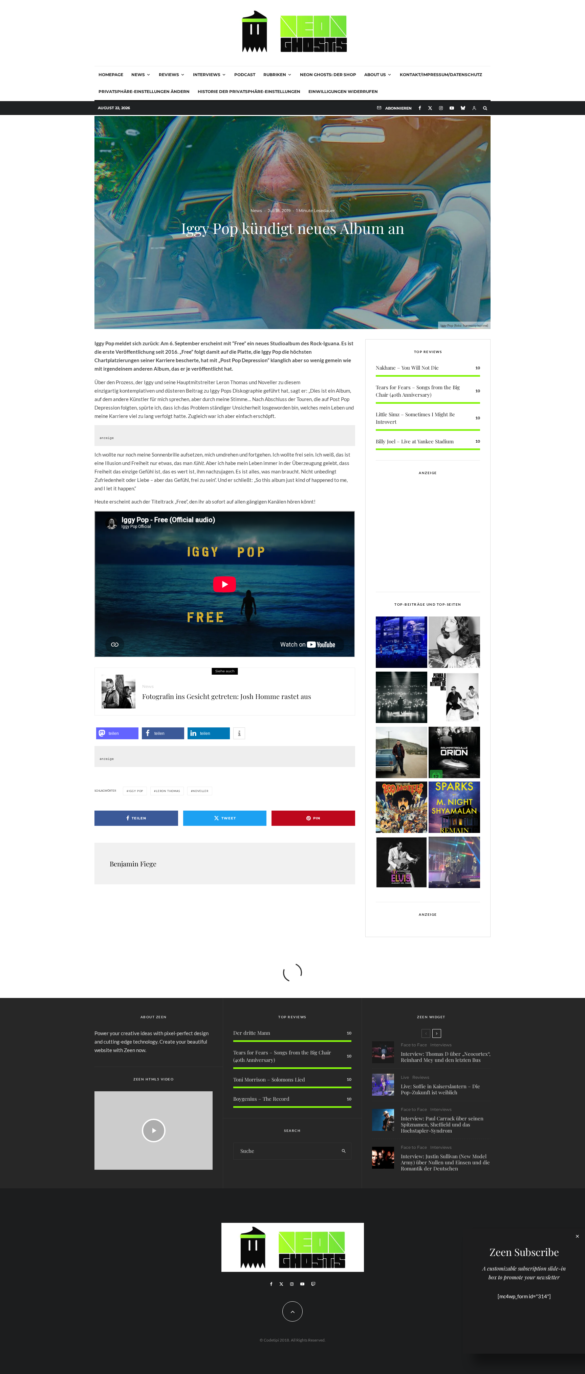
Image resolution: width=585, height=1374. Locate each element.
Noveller (200, 791)
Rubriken (274, 74)
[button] (117, 733)
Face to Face (414, 1044)
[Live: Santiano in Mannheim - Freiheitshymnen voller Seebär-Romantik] (401, 643)
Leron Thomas (168, 791)
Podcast (244, 74)
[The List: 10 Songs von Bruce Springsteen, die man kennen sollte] (401, 754)
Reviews (169, 74)
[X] (430, 108)
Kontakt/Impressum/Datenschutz (441, 74)
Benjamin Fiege (133, 863)
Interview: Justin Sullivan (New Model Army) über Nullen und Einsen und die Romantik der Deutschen (445, 1162)
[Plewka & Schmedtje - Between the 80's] (454, 698)
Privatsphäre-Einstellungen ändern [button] (144, 91)
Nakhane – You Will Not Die (407, 367)
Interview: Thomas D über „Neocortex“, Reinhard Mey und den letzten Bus (446, 1057)
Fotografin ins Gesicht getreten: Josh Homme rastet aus (226, 696)
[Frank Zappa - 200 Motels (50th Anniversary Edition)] (401, 808)
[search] (344, 1151)
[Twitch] (313, 1284)
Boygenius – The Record (261, 1098)
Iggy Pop (136, 791)
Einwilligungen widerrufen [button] (343, 91)
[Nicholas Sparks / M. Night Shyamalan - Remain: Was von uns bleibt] (454, 808)
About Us (375, 74)
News (138, 74)
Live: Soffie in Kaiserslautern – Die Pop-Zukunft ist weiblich (440, 1089)
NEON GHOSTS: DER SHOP (328, 74)
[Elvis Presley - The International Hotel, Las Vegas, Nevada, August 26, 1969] (401, 863)
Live (405, 1077)
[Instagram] (441, 108)
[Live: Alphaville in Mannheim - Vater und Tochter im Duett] (454, 863)
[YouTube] (451, 108)
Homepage (111, 74)
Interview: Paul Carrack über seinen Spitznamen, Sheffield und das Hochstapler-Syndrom (442, 1124)
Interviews (206, 74)
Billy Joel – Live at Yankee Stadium (415, 441)
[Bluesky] (463, 108)
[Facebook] (420, 108)
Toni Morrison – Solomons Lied (269, 1079)
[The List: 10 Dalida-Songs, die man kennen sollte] (454, 643)
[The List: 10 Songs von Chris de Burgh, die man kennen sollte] (401, 698)
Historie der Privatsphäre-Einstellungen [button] (249, 91)
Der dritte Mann (251, 1032)
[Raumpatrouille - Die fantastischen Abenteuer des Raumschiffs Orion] (454, 754)
